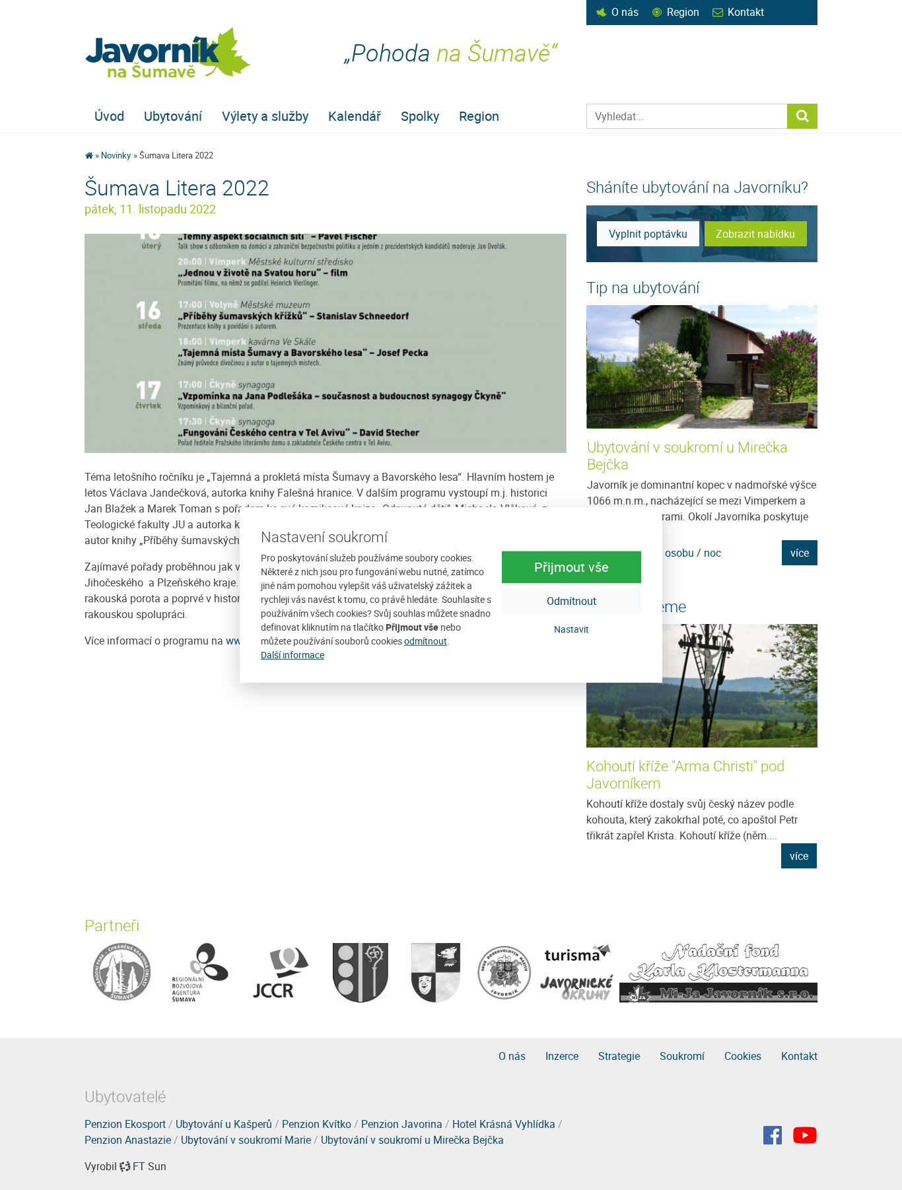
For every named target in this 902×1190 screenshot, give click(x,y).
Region (683, 12)
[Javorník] (804, 1135)
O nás (625, 12)
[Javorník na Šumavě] (89, 155)
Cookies (742, 1056)
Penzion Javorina (401, 1124)
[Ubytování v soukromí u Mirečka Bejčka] (702, 367)
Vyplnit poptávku (648, 234)
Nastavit (571, 628)
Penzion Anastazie (128, 1140)
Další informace (292, 654)
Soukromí (682, 1056)
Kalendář (354, 116)
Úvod (109, 116)
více (799, 552)
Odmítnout (571, 600)
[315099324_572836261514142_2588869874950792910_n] (326, 342)
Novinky (116, 155)
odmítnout (425, 641)
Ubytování (173, 116)
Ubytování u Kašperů (224, 1124)
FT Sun (149, 1166)
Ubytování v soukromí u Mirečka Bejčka (687, 455)
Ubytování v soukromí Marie (246, 1140)
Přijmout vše (571, 566)
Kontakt (746, 12)
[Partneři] (122, 972)
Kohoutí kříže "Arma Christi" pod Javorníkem (685, 774)
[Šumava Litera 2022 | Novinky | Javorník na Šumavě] (169, 52)
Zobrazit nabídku (755, 234)
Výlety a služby (265, 116)
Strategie (619, 1056)
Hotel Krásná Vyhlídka (503, 1124)
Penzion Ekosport (125, 1124)
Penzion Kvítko (316, 1124)
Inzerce (561, 1056)
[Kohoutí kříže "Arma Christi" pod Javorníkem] (701, 686)
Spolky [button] (420, 116)
